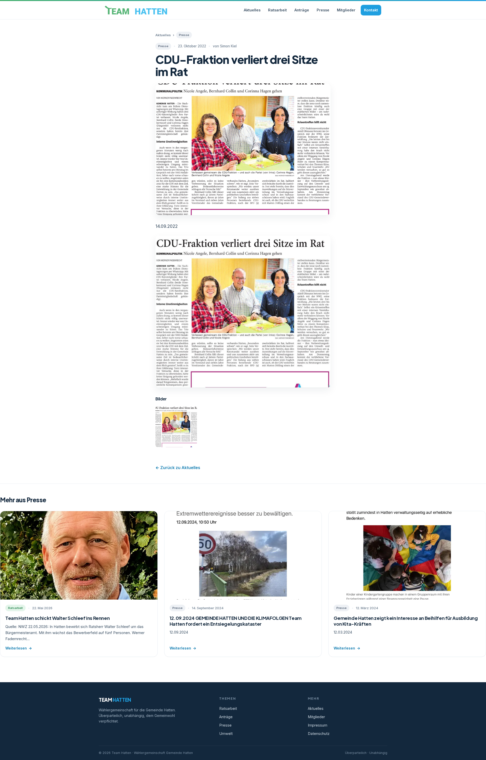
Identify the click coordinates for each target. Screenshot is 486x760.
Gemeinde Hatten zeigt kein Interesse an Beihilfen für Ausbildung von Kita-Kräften (406, 621)
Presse (323, 10)
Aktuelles (252, 10)
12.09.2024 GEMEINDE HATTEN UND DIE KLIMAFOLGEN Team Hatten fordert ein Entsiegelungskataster (235, 621)
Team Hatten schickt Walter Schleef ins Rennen (57, 618)
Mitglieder (346, 10)
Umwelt (226, 733)
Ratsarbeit (277, 10)
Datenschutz (319, 733)
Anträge (301, 10)
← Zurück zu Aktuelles (177, 467)
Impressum (317, 725)
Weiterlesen (18, 648)
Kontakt (371, 10)
